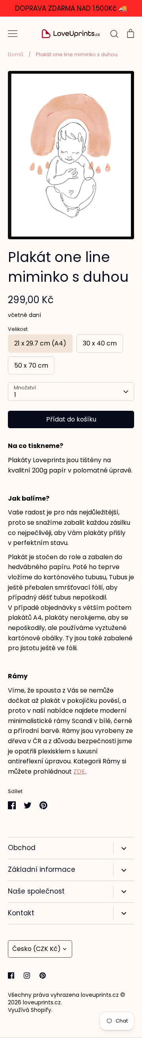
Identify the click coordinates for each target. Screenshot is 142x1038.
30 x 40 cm (100, 343)
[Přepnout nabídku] (12, 33)
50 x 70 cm (31, 365)
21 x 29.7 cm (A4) (40, 343)
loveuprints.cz (42, 1002)
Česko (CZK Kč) (36, 948)
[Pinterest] (42, 975)
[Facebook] (11, 975)
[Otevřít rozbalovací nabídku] (123, 848)
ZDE (79, 771)
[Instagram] (27, 975)
